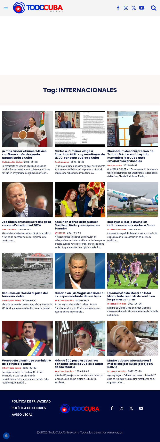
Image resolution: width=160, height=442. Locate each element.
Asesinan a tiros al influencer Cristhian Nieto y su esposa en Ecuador (77, 225)
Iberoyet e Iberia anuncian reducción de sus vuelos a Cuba (131, 223)
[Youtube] (141, 8)
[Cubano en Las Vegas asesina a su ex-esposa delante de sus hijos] (80, 271)
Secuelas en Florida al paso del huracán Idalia (25, 294)
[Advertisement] (80, 45)
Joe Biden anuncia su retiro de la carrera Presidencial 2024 (26, 223)
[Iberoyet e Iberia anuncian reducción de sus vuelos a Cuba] (132, 199)
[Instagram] (126, 8)
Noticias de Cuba (12, 162)
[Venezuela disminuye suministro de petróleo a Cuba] (27, 338)
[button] (153, 7)
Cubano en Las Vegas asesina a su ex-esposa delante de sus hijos (80, 294)
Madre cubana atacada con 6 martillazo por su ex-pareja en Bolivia (130, 364)
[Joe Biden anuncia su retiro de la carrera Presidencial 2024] (27, 199)
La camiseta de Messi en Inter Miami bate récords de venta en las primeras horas (131, 296)
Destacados (62, 162)
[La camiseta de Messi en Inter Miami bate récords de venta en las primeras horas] (132, 271)
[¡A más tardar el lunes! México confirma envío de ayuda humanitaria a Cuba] (27, 129)
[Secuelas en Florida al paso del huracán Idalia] (27, 271)
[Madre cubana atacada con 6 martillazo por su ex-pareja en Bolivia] (132, 338)
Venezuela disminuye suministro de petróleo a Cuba (26, 362)
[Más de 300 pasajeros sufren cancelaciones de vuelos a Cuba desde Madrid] (80, 338)
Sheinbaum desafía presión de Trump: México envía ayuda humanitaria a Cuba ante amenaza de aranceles (130, 156)
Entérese (60, 233)
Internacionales (116, 229)
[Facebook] (118, 8)
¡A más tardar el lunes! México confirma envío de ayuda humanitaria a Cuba (24, 154)
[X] (134, 8)
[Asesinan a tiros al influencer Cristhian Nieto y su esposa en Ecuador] (80, 199)
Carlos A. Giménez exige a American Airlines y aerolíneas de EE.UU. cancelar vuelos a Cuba (80, 154)
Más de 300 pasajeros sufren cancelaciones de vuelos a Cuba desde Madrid (79, 364)
